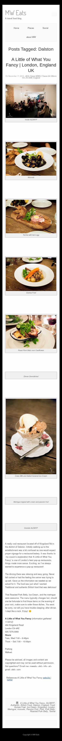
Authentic (15, 705)
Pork (42, 709)
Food (52, 705)
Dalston (36, 705)
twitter (10, 679)
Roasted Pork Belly (39, 711)
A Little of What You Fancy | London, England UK (31, 65)
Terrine (52, 711)
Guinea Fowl (20, 707)
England (36, 77)
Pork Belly (50, 709)
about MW (31, 36)
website (47, 677)
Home (16, 27)
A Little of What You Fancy (32, 702)
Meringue (12, 709)
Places (31, 27)
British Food (26, 705)
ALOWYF (50, 702)
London (51, 707)
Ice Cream (31, 707)
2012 (27, 76)
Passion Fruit (32, 709)
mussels (21, 709)
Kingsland (42, 707)
